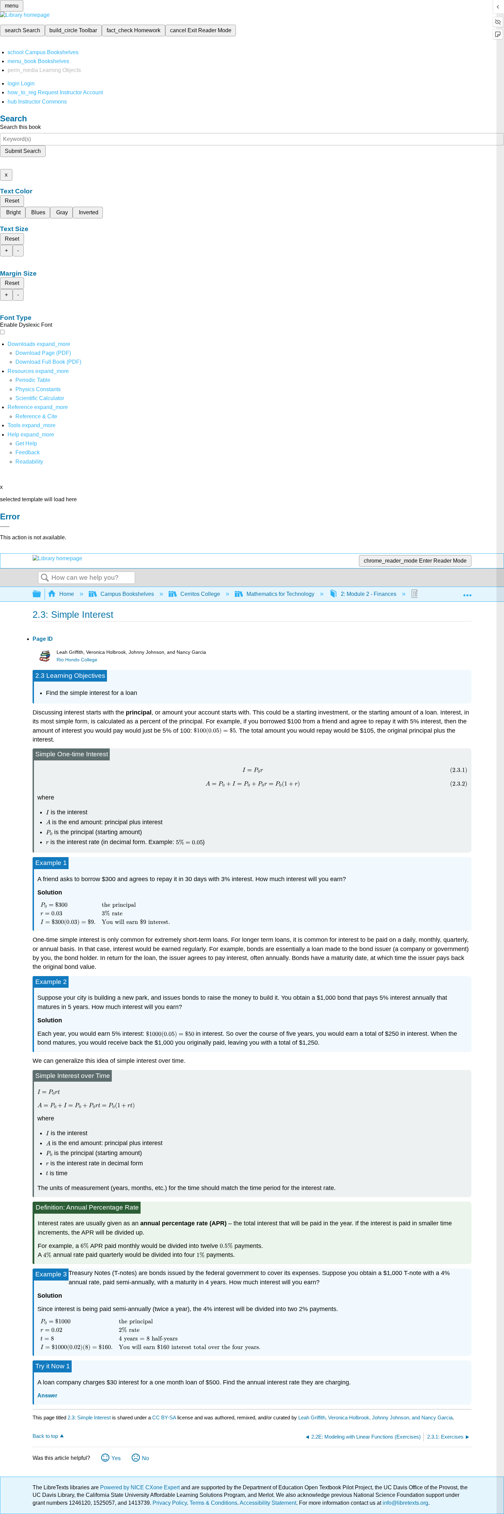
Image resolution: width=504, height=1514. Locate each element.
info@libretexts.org (404, 1503)
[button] (27, 452)
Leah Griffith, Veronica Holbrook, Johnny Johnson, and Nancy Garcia (375, 1417)
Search (45, 578)
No (145, 1458)
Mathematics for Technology (280, 594)
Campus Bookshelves (127, 594)
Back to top (45, 1436)
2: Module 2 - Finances (368, 594)
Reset (12, 201)
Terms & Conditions (213, 1503)
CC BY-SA (164, 1417)
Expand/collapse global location (467, 592)
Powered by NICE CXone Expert (140, 1487)
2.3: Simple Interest (89, 1417)
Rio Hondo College (77, 659)
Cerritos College (200, 594)
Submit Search (23, 151)
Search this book (20, 127)
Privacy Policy (170, 1503)
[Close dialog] (5, 526)
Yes (116, 1458)
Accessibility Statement (268, 1503)
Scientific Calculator (39, 398)
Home (66, 594)
